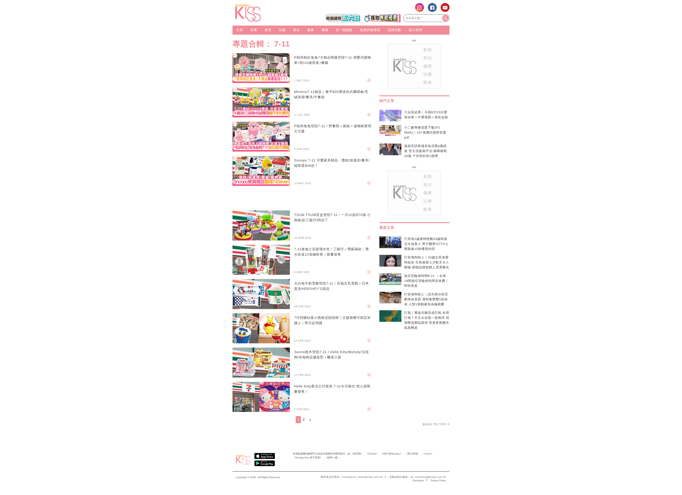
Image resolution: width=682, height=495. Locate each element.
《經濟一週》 (332, 457)
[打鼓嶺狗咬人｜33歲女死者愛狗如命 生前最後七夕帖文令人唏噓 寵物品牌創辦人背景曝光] (390, 261)
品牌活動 (394, 30)
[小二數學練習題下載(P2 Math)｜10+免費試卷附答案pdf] (390, 131)
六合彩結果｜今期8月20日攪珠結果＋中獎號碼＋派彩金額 (426, 114)
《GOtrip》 (372, 453)
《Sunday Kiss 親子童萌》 (307, 457)
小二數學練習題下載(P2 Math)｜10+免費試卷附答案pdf (425, 132)
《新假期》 (357, 453)
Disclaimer (418, 480)
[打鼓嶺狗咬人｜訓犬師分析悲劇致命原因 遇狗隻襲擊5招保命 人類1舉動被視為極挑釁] (390, 298)
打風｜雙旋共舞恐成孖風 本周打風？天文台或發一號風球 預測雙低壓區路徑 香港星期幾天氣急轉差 (426, 320)
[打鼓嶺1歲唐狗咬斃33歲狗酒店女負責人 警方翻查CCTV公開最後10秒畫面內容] (390, 242)
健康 (310, 30)
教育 (268, 30)
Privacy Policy (438, 480)
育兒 (296, 30)
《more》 (427, 453)
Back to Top (434, 424)
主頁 (239, 30)
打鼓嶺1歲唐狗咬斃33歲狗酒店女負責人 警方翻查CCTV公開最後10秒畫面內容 (426, 244)
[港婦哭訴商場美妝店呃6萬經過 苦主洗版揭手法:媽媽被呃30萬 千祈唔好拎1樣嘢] (390, 149)
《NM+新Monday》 (391, 453)
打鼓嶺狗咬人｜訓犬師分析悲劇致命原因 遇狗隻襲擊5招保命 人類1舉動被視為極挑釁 (426, 299)
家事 (253, 30)
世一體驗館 (344, 30)
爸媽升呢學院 (370, 30)
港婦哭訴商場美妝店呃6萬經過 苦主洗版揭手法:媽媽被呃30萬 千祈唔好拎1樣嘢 (425, 151)
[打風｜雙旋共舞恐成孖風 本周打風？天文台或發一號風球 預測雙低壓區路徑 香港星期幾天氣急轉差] (390, 316)
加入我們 (415, 30)
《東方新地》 (412, 453)
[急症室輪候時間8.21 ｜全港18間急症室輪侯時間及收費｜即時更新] (390, 279)
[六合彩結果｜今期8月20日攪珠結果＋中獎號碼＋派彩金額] (390, 115)
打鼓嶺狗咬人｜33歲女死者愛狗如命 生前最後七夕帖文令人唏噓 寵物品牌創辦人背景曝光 (426, 262)
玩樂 (282, 30)
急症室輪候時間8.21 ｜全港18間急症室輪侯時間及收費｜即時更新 (426, 281)
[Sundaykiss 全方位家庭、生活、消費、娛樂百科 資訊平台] (265, 13)
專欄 (324, 30)
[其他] (369, 82)
